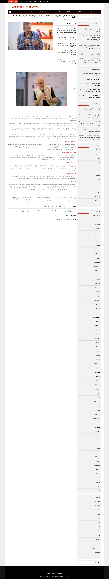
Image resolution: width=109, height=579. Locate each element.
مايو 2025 (98, 279)
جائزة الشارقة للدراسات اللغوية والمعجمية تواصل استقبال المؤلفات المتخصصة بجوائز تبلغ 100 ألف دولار (66, 45)
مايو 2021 (98, 473)
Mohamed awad (58, 20)
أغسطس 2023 (96, 368)
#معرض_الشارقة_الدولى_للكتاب (50, 206)
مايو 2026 (98, 228)
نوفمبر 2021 (97, 456)
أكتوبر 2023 (97, 359)
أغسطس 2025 (96, 266)
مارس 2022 (97, 439)
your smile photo (25, 7)
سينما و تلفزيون (96, 196)
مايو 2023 (98, 380)
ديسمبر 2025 (97, 249)
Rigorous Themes (65, 576)
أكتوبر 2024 (97, 308)
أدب (70, 206)
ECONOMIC (97, 149)
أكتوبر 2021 (97, 461)
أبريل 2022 (97, 435)
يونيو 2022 (97, 427)
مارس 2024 (97, 338)
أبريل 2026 (97, 232)
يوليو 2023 (97, 372)
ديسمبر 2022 (97, 401)
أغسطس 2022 (96, 418)
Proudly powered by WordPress (47, 576)
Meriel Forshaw (96, 89)
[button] (74, 89)
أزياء (51, 11)
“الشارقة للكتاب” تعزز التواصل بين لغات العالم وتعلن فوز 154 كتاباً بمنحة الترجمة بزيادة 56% (67, 52)
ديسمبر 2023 (97, 351)
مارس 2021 (97, 482)
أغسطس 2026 (96, 215)
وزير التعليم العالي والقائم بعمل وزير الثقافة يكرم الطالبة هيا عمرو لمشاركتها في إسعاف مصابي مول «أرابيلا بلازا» (89, 60)
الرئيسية (96, 11)
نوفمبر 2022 (97, 406)
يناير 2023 (98, 397)
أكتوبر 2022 (97, 410)
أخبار (87, 11)
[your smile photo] (10, 11)
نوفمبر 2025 (97, 253)
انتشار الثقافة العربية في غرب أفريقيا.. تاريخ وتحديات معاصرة (29, 210)
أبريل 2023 (97, 384)
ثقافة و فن (78, 11)
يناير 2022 (98, 448)
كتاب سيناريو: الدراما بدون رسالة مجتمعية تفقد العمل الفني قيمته (62, 210)
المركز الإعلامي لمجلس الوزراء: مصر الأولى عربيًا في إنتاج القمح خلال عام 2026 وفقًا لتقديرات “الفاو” (89, 47)
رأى (99, 192)
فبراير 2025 (97, 291)
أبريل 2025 (97, 283)
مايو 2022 (98, 431)
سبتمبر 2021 (97, 465)
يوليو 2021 (97, 469)
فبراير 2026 (97, 241)
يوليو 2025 (97, 270)
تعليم (99, 183)
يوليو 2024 (97, 321)
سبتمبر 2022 (97, 414)
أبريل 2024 (97, 334)
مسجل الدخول (66, 219)
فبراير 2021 (97, 486)
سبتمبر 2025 (97, 262)
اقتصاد (68, 11)
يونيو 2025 (97, 274)
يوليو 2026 (97, 220)
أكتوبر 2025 (97, 258)
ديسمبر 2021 (97, 452)
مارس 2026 (97, 236)
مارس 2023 (97, 389)
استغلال (88, 79)
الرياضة (60, 11)
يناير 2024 (98, 346)
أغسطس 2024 (96, 317)
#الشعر (59, 206)
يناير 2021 (98, 490)
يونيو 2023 (97, 376)
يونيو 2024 (97, 325)
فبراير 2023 (97, 393)
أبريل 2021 (97, 478)
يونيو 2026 (97, 224)
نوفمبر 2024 (97, 304)
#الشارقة (63, 206)
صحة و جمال (41, 11)
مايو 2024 (98, 329)
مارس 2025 (97, 287)
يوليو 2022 (97, 423)
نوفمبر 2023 (97, 355)
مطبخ (31, 11)
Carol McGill (97, 95)
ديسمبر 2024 (97, 300)
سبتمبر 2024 (97, 313)
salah (99, 83)
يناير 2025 (98, 296)
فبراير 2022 (97, 444)
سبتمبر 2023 (97, 363)
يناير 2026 (98, 245)
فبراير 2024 (97, 342)
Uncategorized (96, 154)
